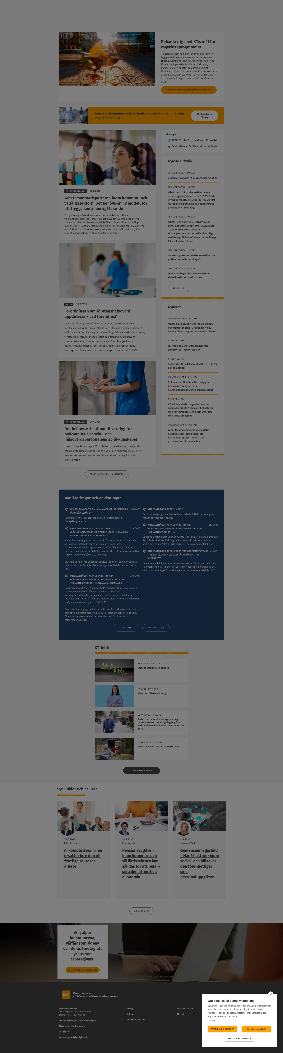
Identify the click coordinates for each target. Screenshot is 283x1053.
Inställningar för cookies (239, 1038)
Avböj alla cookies (222, 1029)
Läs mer (211, 1021)
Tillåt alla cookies (256, 1029)
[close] (270, 993)
